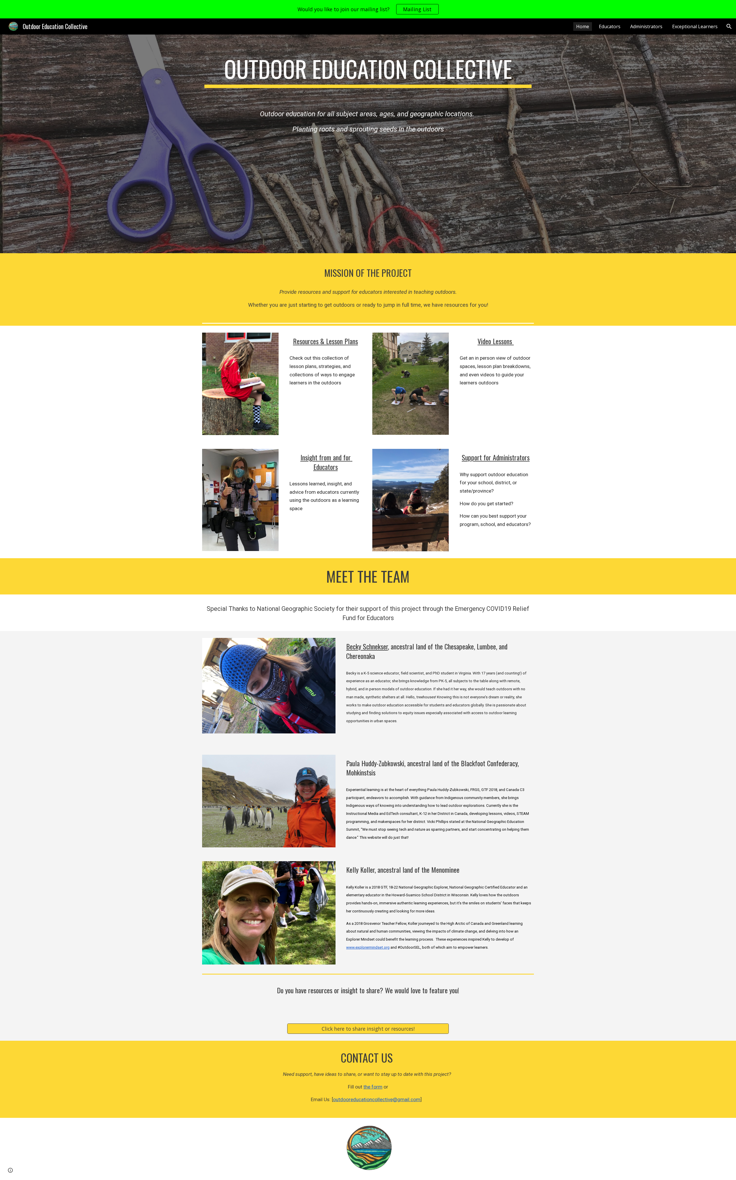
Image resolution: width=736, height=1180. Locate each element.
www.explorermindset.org (368, 947)
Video (485, 341)
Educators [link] (609, 26)
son (338, 341)
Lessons (502, 341)
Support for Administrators (496, 457)
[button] (729, 26)
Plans (351, 341)
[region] (368, 9)
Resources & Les (313, 341)
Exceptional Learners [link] (695, 26)
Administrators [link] (646, 26)
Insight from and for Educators (326, 462)
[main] (368, 77)
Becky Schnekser (367, 646)
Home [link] (582, 26)
